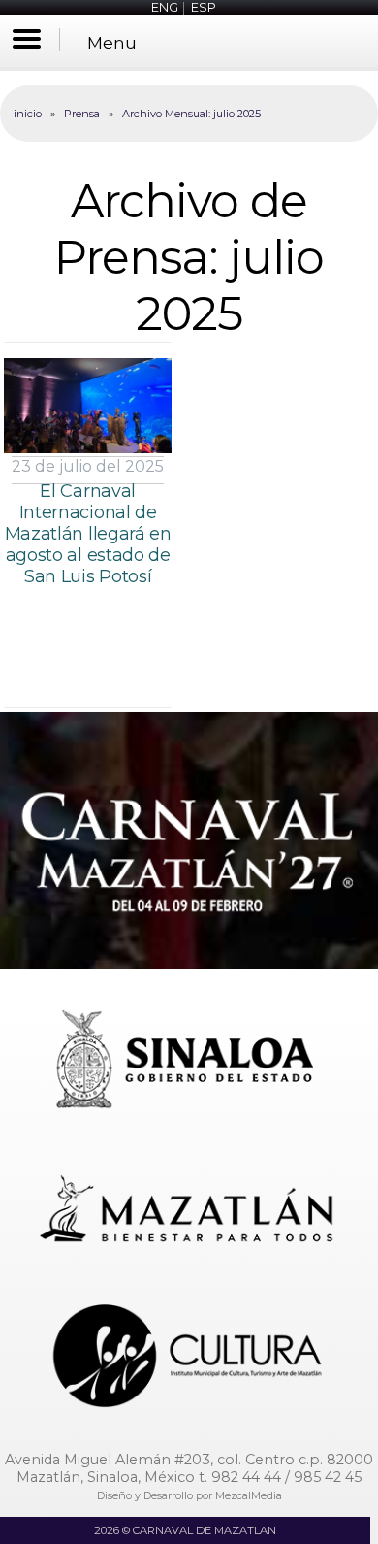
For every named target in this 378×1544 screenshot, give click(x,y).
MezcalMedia (248, 1495)
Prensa (82, 113)
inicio (28, 113)
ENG (164, 7)
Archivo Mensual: (191, 113)
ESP (203, 7)
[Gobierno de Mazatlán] (189, 1210)
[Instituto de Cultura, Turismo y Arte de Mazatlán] (189, 1358)
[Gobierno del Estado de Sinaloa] (189, 1062)
